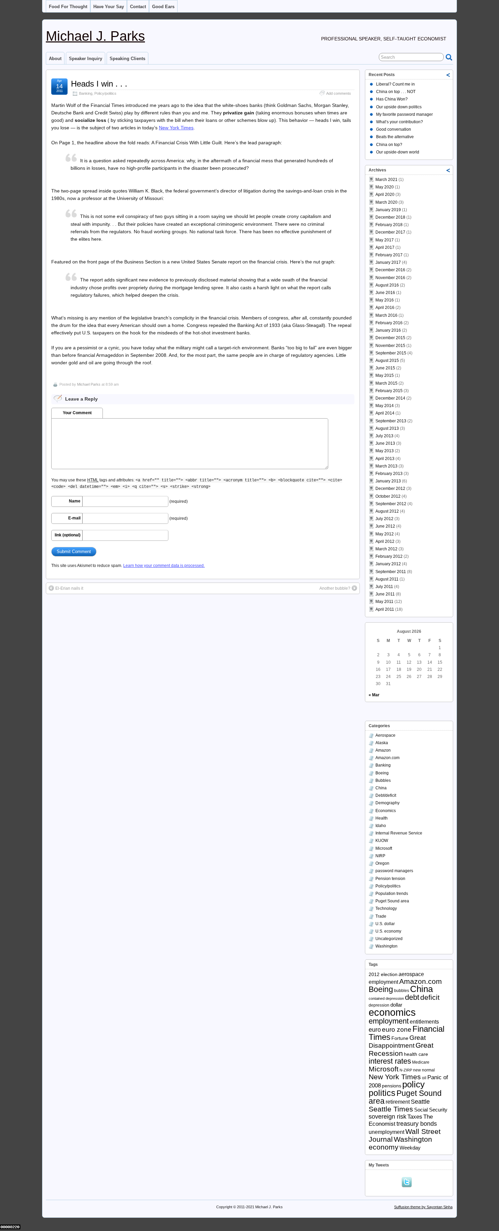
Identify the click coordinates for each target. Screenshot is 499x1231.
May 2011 (384, 601)
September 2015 (390, 353)
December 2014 (390, 398)
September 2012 (390, 503)
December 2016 (390, 270)
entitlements (424, 1021)
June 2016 (385, 292)
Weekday (410, 1148)
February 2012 (389, 556)
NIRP (380, 855)
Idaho (380, 825)
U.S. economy (388, 931)
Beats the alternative (395, 136)
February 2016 (389, 322)
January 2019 (388, 209)
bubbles (401, 990)
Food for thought (68, 6)
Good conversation (393, 129)
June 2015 (385, 368)
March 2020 (386, 202)
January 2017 (388, 262)
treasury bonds (416, 1123)
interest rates (390, 1061)
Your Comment (77, 412)
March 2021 (386, 179)
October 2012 (388, 496)
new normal (424, 1070)
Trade (380, 916)
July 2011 (384, 586)
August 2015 (387, 360)
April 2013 (384, 458)
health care (416, 1054)
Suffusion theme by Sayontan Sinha (423, 1207)
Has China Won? (392, 99)
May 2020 (384, 187)
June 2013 (385, 443)
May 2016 (384, 300)
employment (389, 1021)
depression (379, 1005)
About (55, 58)
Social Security (430, 1110)
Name (74, 501)
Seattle (420, 1101)
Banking (85, 93)
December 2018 (390, 217)
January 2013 (388, 481)
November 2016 (390, 277)
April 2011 (384, 609)
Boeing (382, 773)
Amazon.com (387, 757)
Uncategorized (389, 938)
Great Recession (401, 1049)
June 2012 (385, 526)
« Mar (374, 695)
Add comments (338, 93)
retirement (398, 1102)
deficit (430, 997)
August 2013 (387, 428)
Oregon (382, 863)
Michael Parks (88, 384)
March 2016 (386, 315)
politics (382, 1093)
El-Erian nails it (69, 588)
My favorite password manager (404, 114)
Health (381, 818)
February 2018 (389, 224)
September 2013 (390, 421)
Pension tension (390, 878)
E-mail (74, 518)
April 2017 (384, 247)
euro (375, 1029)
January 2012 (388, 564)
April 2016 (384, 307)
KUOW (381, 840)
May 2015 (384, 375)
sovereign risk (387, 1116)
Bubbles (383, 780)
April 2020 (384, 194)
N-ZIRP (406, 1070)
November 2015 (390, 345)
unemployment (386, 1132)
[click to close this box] (448, 74)
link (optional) (67, 535)
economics (392, 1012)
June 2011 (385, 594)
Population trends (391, 893)
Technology (386, 908)
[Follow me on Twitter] (408, 1181)
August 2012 (387, 511)
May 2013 (384, 450)
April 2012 (384, 541)
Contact (138, 6)
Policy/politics (105, 93)
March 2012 (386, 549)
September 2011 (390, 571)
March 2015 (386, 383)
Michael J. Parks (95, 36)
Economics (385, 810)
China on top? (389, 144)
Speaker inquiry (85, 58)
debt (412, 997)
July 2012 (384, 518)
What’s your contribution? (399, 122)
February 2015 (389, 390)
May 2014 (384, 405)
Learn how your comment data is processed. (164, 565)
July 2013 (384, 436)
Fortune (399, 1038)
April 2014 (384, 413)
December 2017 (390, 232)
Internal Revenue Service (398, 833)
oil (424, 1078)
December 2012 (390, 488)
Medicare (420, 1062)
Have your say (108, 6)
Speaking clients (127, 58)
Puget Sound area (392, 901)
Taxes (414, 1117)
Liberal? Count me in (395, 84)
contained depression (386, 998)
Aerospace (385, 735)
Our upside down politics (399, 107)
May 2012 (384, 534)
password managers (394, 870)
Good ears (163, 6)
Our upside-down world (397, 152)
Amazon (383, 750)
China (381, 788)
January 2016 (388, 330)
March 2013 (386, 466)
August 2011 (387, 579)
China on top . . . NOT (395, 91)
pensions (391, 1085)
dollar (396, 1005)
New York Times (176, 127)
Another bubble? (334, 588)
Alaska (381, 742)
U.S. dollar (385, 923)
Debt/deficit (385, 795)
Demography (387, 803)
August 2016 (387, 285)
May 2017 (384, 240)
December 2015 (390, 337)
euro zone (396, 1029)
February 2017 (389, 255)
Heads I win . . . (99, 83)
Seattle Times (391, 1109)
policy (413, 1084)
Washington (386, 946)
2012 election (383, 974)
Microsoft (383, 848)
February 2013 (389, 473)
